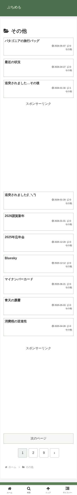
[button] (69, 473)
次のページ (38, 438)
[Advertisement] (38, 145)
